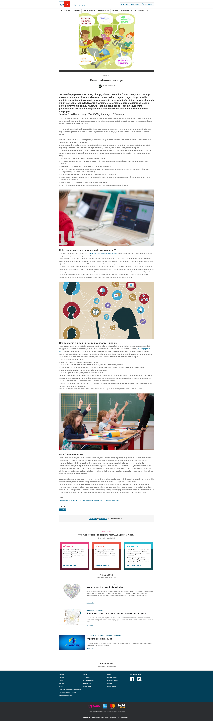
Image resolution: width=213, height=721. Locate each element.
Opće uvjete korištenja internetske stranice (70, 689)
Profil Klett (61, 677)
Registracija (136, 4)
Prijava (126, 4)
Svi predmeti (63, 509)
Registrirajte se (87, 683)
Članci (133, 10)
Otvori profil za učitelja (70, 565)
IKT (87, 635)
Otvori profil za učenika (102, 565)
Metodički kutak (103, 10)
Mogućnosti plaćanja (88, 680)
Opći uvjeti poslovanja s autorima (67, 692)
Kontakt (61, 686)
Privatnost (109, 683)
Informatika (99, 610)
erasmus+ (101, 635)
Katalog (67, 10)
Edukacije (115, 10)
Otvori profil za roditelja (133, 565)
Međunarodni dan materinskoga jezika (105, 587)
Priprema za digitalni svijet (99, 639)
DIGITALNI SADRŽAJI (89, 10)
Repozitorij (125, 10)
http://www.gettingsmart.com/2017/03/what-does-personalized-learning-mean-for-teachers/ (89, 500)
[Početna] (64, 4)
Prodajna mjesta (87, 686)
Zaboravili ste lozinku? (112, 680)
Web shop (141, 10)
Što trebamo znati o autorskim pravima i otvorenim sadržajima (116, 613)
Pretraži (148, 11)
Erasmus (93, 635)
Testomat (77, 10)
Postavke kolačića (111, 686)
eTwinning (109, 635)
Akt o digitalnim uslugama (66, 695)
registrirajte (103, 519)
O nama (61, 680)
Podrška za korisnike (111, 677)
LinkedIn (139, 679)
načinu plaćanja (121, 711)
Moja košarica (148, 4)
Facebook (132, 679)
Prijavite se (93, 519)
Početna (61, 11)
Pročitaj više (90, 603)
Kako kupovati (86, 677)
